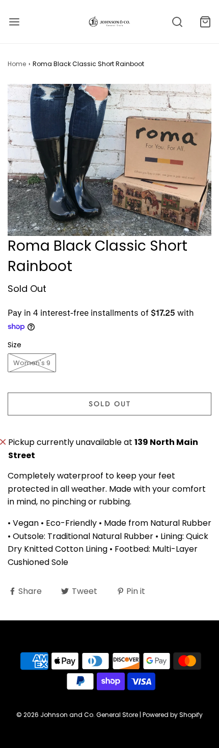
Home (17, 63)
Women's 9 (31, 363)
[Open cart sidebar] (205, 22)
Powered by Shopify (173, 714)
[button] (109, 160)
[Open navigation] (14, 22)
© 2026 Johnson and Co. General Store (77, 714)
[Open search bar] (177, 22)
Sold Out (110, 404)
